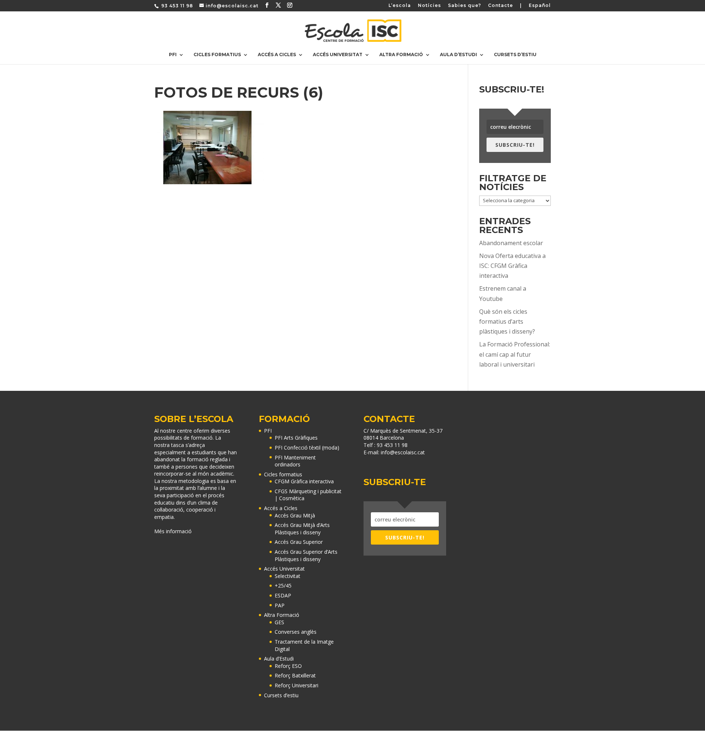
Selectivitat (287, 575)
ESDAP (283, 595)
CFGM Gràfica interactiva (304, 481)
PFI (173, 54)
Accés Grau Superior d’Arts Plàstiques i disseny (306, 555)
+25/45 (283, 585)
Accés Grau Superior (299, 541)
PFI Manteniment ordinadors (295, 461)
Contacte (500, 5)
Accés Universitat (337, 54)
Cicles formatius (217, 54)
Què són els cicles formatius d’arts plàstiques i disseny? (507, 321)
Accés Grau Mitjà (295, 515)
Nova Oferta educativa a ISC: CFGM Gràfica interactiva (512, 266)
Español (540, 5)
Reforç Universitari (296, 685)
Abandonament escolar (511, 243)
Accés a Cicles (277, 54)
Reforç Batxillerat (295, 675)
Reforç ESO (288, 665)
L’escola (399, 5)
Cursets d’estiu (515, 54)
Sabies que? (464, 5)
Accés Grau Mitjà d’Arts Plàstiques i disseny (302, 528)
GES (279, 622)
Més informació (173, 531)
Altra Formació (401, 54)
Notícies (429, 5)
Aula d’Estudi (458, 54)
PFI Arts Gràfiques (296, 437)
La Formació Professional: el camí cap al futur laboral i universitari (514, 354)
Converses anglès (296, 631)
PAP (280, 605)
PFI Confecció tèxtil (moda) (307, 447)
